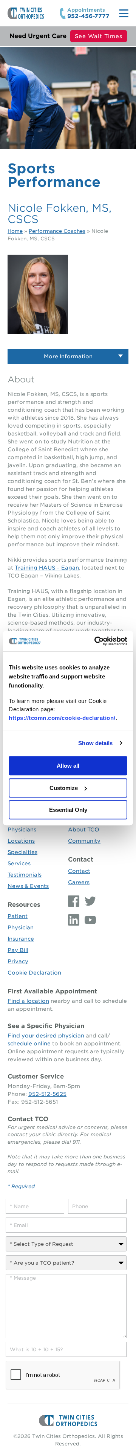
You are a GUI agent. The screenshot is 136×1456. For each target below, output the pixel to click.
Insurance (21, 939)
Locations (21, 841)
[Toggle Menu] (123, 13)
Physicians (22, 830)
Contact (80, 859)
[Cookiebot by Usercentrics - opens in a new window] (96, 641)
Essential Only (68, 810)
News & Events (28, 886)
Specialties (22, 852)
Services (19, 863)
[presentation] (63, 1375)
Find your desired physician (46, 1036)
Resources (24, 904)
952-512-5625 (47, 1094)
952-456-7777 (88, 16)
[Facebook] (74, 901)
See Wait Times (98, 36)
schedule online (29, 1043)
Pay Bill (18, 950)
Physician (21, 927)
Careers (79, 882)
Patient (18, 916)
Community (84, 841)
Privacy (18, 961)
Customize (63, 788)
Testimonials (25, 875)
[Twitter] (88, 901)
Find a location (28, 1001)
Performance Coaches (57, 231)
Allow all (68, 765)
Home (15, 231)
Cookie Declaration (34, 973)
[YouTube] (88, 920)
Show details (95, 743)
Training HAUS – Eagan (47, 568)
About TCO (83, 830)
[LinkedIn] (74, 920)
